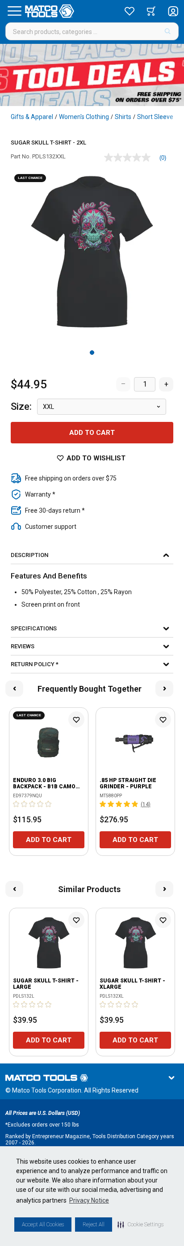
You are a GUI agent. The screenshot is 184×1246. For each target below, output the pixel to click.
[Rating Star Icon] (16, 804)
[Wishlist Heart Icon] (76, 719)
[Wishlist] (129, 11)
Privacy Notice (89, 1200)
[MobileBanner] (92, 75)
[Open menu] (14, 11)
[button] (140, 1224)
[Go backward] (14, 688)
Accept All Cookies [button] (43, 1224)
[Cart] (151, 11)
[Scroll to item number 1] (92, 352)
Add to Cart (92, 433)
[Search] (167, 31)
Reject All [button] (94, 1224)
